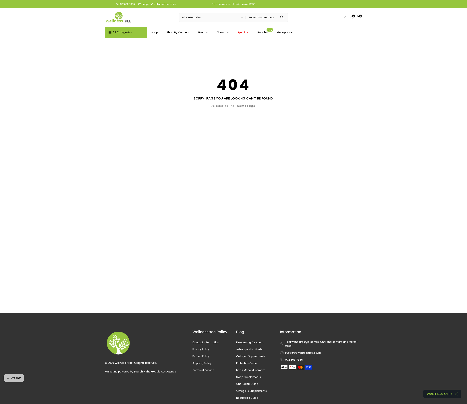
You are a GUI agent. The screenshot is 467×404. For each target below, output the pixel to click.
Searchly (139, 371)
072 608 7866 (127, 4)
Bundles (264, 32)
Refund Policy (201, 356)
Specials (243, 32)
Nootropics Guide (247, 398)
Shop (154, 32)
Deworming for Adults (250, 342)
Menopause (284, 32)
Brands (203, 32)
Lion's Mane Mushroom (250, 370)
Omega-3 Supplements (251, 391)
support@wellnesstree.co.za (159, 4)
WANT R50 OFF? (439, 394)
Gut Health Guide (247, 384)
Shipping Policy (201, 363)
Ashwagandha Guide (249, 349)
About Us (223, 32)
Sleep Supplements (248, 377)
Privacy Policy (201, 349)
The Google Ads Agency (161, 371)
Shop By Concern (178, 32)
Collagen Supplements (250, 356)
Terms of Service (203, 370)
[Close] (456, 394)
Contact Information (205, 342)
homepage (246, 106)
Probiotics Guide (246, 363)
